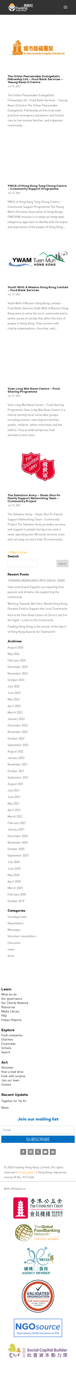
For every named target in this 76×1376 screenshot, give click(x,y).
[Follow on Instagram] (31, 1152)
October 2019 (16, 901)
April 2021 (14, 810)
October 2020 (16, 849)
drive (11, 956)
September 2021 (18, 777)
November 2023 (18, 673)
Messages (14, 929)
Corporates (8, 1043)
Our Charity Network (14, 1003)
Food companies (12, 1035)
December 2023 (18, 667)
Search (5, 1052)
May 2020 (13, 875)
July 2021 (14, 790)
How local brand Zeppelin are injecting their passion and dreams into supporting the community (36, 592)
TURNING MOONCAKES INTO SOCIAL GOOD (36, 580)
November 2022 (18, 732)
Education (14, 943)
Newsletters (15, 923)
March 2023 (15, 712)
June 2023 (14, 693)
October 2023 (16, 680)
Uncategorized (17, 917)
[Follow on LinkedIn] (53, 1152)
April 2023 (14, 706)
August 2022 (15, 751)
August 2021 (15, 784)
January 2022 (16, 758)
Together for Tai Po (13, 1101)
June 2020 (14, 868)
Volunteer (7, 1067)
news (11, 949)
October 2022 (16, 738)
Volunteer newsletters (22, 936)
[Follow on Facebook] (23, 1152)
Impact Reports (11, 1020)
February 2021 (17, 823)
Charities (7, 1039)
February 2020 (17, 894)
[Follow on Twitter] (38, 1152)
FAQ (3, 1015)
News (5, 1107)
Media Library (10, 1011)
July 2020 (14, 862)
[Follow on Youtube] (45, 1152)
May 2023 (13, 699)
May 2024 (13, 654)
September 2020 (18, 855)
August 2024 (15, 647)
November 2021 (18, 764)
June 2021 (14, 797)
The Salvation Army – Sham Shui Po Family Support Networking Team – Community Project (34, 498)
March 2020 (15, 888)
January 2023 (16, 719)
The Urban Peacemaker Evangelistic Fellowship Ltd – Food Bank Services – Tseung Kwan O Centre (35, 79)
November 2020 (18, 842)
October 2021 (16, 771)
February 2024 (17, 660)
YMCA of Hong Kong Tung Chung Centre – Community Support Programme (37, 187)
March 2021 (15, 816)
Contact (6, 1084)
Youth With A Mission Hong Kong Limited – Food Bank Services (38, 288)
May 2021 (13, 803)
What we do (9, 994)
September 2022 (18, 745)
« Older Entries (17, 552)
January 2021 (16, 829)
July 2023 (14, 686)
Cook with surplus (13, 1076)
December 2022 (18, 725)
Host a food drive (12, 1072)
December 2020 (18, 836)
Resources (8, 1007)
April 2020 (14, 881)
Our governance (11, 998)
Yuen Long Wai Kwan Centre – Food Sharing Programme (34, 390)
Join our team (10, 1080)
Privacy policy (26, 1172)
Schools (6, 1048)
